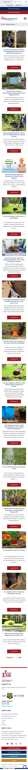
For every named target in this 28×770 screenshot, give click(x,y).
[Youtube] (7, 744)
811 (5, 687)
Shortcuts (4, 724)
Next (19, 657)
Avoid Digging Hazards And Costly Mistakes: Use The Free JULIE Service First (14, 301)
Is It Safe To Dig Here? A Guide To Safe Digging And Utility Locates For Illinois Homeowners (14, 51)
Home (3, 24)
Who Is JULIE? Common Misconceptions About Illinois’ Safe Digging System (14, 93)
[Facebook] (12, 744)
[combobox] (21, 2)
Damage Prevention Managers (9, 714)
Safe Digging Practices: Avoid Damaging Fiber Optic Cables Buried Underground (14, 426)
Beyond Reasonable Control (8, 716)
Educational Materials (7, 718)
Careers (3, 720)
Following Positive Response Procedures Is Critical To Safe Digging (14, 176)
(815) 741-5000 (5, 704)
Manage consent (8, 768)
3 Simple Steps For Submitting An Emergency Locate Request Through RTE (14, 510)
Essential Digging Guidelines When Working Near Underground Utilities (14, 384)
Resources (10, 5)
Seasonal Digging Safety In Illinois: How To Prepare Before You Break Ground (14, 134)
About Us (18, 5)
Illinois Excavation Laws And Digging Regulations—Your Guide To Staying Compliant (14, 259)
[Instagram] (20, 744)
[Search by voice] (26, 2)
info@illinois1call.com (6, 706)
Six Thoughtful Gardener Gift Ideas (14, 550)
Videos (3, 722)
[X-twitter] (16, 744)
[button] (25, 18)
